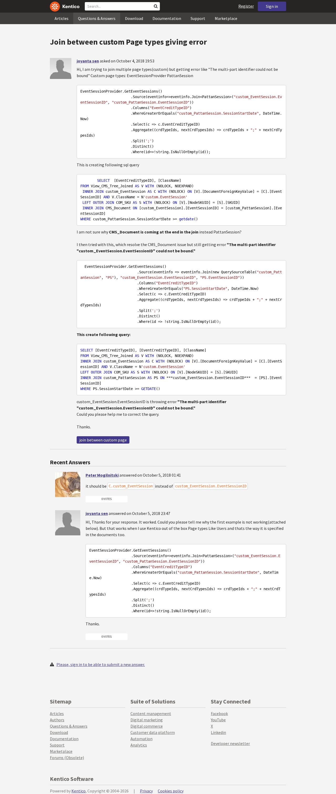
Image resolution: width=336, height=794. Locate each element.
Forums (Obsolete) (67, 757)
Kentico (78, 790)
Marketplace (226, 18)
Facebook (219, 713)
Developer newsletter (230, 743)
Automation (141, 738)
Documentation (167, 18)
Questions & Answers (97, 18)
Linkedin (218, 732)
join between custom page (103, 440)
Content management (150, 713)
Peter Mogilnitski (102, 475)
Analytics (138, 745)
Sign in (272, 6)
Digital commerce (146, 726)
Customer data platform (152, 732)
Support (198, 18)
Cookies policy (170, 790)
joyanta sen (88, 60)
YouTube (218, 719)
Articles (62, 18)
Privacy (146, 790)
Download (134, 18)
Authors (57, 719)
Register (246, 6)
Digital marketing (146, 719)
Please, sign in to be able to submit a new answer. (100, 664)
